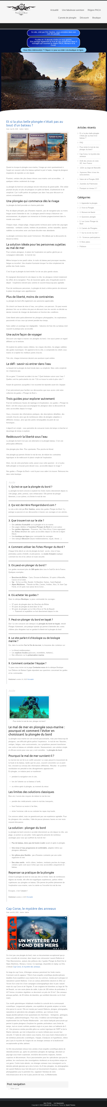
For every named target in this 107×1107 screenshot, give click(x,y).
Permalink (30, 679)
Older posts (13, 1089)
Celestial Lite (47, 1105)
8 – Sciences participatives (90, 237)
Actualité (54, 10)
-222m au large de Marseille (90, 168)
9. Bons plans (85, 242)
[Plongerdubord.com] (21, 8)
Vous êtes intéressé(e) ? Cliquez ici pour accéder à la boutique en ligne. (53, 50)
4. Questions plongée (88, 217)
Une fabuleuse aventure (73, 10)
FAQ (81, 143)
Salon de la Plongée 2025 (89, 179)
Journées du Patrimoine (88, 184)
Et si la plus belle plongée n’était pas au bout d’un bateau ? (34, 123)
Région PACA (94, 10)
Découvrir (84, 18)
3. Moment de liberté (87, 212)
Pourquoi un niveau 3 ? (88, 188)
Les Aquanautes (59, 1103)
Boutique (96, 18)
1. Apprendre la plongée (88, 203)
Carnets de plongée (67, 18)
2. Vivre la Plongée (87, 208)
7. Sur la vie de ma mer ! (89, 233)
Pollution (83, 246)
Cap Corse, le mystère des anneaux (31, 909)
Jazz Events (47, 1103)
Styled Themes (70, 1105)
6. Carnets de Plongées (88, 228)
